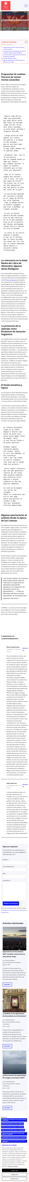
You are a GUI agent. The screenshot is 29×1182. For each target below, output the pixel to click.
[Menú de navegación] (26, 5)
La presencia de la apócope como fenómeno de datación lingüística (14, 55)
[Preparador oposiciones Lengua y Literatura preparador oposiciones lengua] (5, 5)
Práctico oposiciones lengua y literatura (13, 1130)
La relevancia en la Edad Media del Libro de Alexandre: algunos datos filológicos (14, 52)
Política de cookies (13, 1166)
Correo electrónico (9, 866)
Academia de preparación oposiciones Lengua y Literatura (14, 1120)
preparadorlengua (9, 960)
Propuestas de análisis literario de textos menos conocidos (13, 48)
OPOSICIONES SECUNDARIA (13, 962)
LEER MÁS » (7, 985)
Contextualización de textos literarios (12, 1123)
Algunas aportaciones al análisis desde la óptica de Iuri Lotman (14, 61)
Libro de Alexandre (11, 280)
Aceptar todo (14, 1170)
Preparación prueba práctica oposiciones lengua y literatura (13, 1134)
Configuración (14, 1174)
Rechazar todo (14, 1178)
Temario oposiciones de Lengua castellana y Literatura (14, 1141)
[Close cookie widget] (27, 1145)
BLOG (4, 962)
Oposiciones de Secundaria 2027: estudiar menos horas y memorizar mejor (14, 954)
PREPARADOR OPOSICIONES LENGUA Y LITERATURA (14, 1137)
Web (4, 873)
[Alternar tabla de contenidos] (25, 42)
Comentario (7, 880)
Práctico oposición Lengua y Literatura (12, 1127)
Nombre (6, 859)
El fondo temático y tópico (10, 58)
